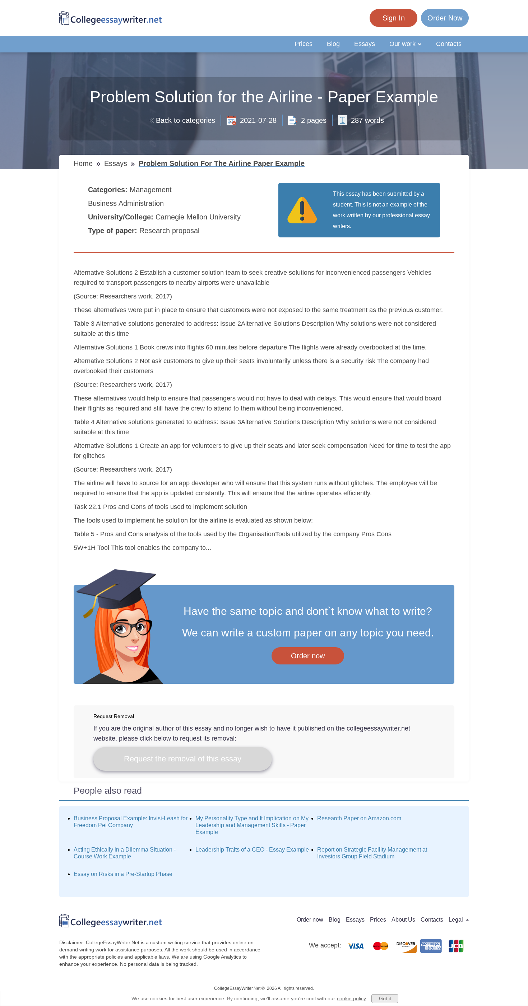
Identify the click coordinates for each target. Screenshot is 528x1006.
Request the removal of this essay (182, 758)
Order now (308, 656)
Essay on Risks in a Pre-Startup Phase (123, 874)
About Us (403, 920)
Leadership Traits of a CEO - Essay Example (252, 850)
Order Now (444, 18)
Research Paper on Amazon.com (359, 818)
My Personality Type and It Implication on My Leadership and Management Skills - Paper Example (252, 825)
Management (152, 190)
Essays (364, 43)
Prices (303, 43)
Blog (333, 43)
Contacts (449, 43)
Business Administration (127, 203)
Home (84, 163)
